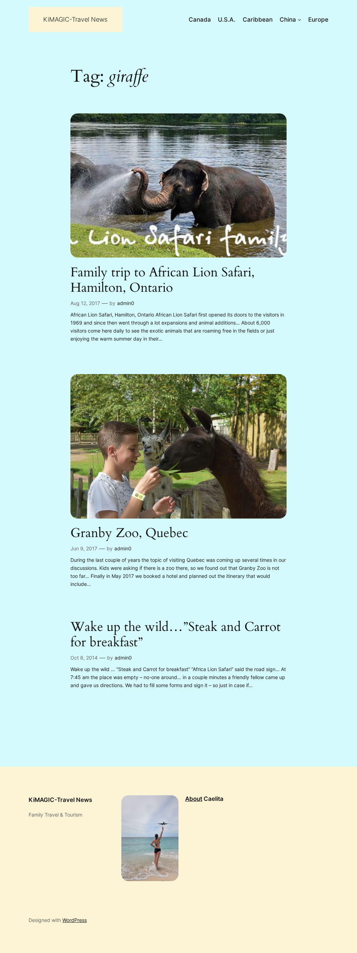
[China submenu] (299, 19)
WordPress (74, 920)
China (288, 19)
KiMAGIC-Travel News (75, 19)
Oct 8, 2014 (84, 658)
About (193, 798)
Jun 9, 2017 (83, 548)
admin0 (125, 303)
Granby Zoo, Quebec (129, 533)
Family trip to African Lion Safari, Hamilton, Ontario (162, 280)
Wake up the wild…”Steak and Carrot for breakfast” (175, 634)
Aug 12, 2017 (85, 303)
